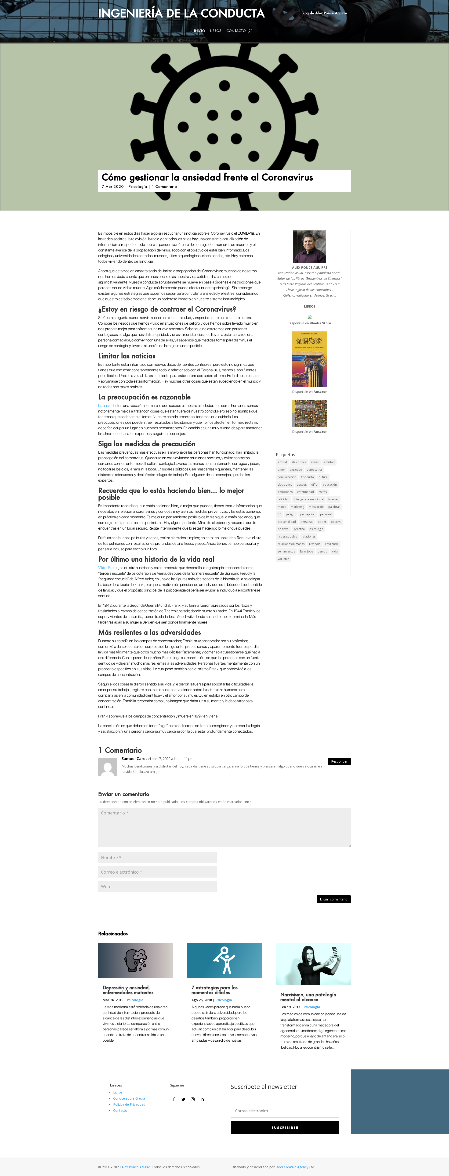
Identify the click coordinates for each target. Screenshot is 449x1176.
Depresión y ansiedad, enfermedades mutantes (128, 989)
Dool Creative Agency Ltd (294, 1167)
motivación (316, 507)
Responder (339, 761)
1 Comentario (164, 186)
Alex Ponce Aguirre (136, 1167)
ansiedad (296, 470)
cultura (323, 477)
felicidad (283, 499)
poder (322, 522)
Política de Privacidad (129, 1104)
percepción (307, 514)
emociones (285, 492)
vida (335, 551)
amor (281, 470)
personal (326, 514)
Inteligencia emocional (309, 499)
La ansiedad (108, 405)
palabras (334, 507)
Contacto (236, 31)
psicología (316, 529)
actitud (282, 462)
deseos (302, 485)
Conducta (307, 477)
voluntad (284, 559)
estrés (323, 492)
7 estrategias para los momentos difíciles (215, 989)
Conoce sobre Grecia (129, 1098)
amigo (315, 462)
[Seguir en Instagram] (192, 1099)
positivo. (283, 529)
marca (282, 507)
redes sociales (287, 536)
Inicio (199, 31)
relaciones (308, 536)
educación (330, 485)
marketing (297, 507)
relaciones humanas (291, 544)
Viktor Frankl (108, 567)
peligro (291, 514)
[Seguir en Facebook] (174, 1099)
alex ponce (299, 462)
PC (279, 514)
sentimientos (286, 551)
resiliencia (332, 544)
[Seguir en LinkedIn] (202, 1099)
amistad (329, 462)
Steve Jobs (306, 551)
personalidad (287, 522)
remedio (315, 544)
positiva (336, 522)
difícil (314, 485)
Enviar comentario (334, 899)
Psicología (137, 186)
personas (307, 522)
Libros (215, 31)
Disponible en (309, 323)
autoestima (314, 470)
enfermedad (305, 492)
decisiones (285, 485)
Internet (333, 499)
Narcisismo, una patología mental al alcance (308, 996)
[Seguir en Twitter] (183, 1099)
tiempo (322, 551)
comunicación (287, 477)
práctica (299, 529)
